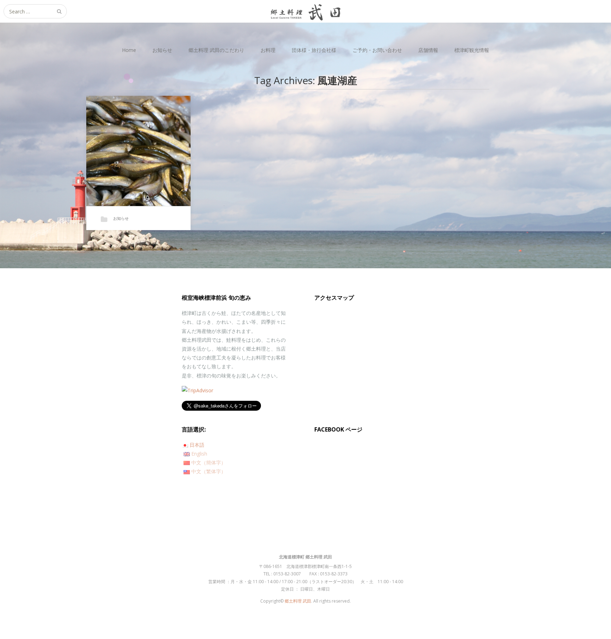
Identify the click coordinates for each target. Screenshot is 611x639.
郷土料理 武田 (298, 601)
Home (129, 50)
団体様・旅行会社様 (314, 50)
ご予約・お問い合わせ (377, 50)
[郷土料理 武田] (305, 11)
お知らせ (162, 50)
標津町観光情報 (471, 50)
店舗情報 (428, 50)
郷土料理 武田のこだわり (216, 50)
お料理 (268, 50)
